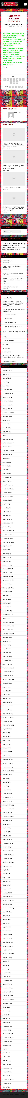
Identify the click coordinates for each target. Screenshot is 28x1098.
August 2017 (6, 774)
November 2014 (7, 900)
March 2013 (6, 976)
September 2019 (7, 679)
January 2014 (6, 938)
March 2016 (6, 839)
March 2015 (6, 885)
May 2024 (5, 466)
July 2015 (5, 870)
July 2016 (5, 824)
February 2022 (7, 568)
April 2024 (5, 469)
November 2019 (7, 671)
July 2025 (5, 420)
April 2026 (5, 386)
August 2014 (6, 912)
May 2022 (5, 557)
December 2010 (7, 1075)
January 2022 (6, 572)
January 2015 (6, 893)
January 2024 (6, 481)
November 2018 (7, 717)
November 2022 (7, 534)
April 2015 (5, 881)
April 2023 (5, 515)
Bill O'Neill (12, 24)
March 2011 (6, 1064)
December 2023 (7, 485)
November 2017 (7, 763)
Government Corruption (9, 315)
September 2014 (7, 908)
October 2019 (6, 675)
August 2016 (6, 820)
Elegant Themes (13, 1094)
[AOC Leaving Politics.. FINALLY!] (14, 178)
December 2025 (7, 401)
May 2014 (5, 923)
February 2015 (7, 889)
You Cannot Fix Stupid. (9, 361)
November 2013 (7, 946)
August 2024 (6, 454)
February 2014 (7, 934)
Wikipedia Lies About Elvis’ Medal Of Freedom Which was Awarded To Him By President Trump (13, 167)
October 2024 (6, 447)
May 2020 (5, 649)
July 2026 (5, 374)
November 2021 (7, 580)
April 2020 (5, 652)
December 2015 (7, 851)
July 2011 (5, 1049)
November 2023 (7, 488)
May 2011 (5, 1056)
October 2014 (6, 904)
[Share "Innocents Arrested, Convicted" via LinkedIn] (20, 79)
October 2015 (6, 858)
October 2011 (6, 1041)
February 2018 (7, 751)
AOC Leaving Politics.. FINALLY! (11, 187)
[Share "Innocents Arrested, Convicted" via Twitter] (7, 79)
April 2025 (5, 431)
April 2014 (5, 927)
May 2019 (5, 694)
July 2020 (5, 641)
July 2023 (5, 504)
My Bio (5, 336)
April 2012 (5, 1018)
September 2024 (7, 450)
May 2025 (5, 428)
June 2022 (5, 553)
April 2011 (5, 1060)
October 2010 (6, 1083)
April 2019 (5, 698)
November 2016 (7, 809)
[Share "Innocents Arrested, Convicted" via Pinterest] (17, 79)
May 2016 (5, 831)
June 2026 (5, 378)
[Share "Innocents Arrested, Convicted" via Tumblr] (14, 79)
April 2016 (5, 835)
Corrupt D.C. (8, 318)
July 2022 (5, 549)
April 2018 (5, 744)
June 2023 (5, 508)
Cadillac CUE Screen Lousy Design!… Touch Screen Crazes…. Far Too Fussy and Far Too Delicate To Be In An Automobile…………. (13, 304)
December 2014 (7, 896)
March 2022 (6, 565)
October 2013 (6, 950)
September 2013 (7, 953)
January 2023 (6, 527)
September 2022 (7, 542)
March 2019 (6, 702)
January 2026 (6, 397)
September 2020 (7, 633)
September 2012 (7, 999)
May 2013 (5, 969)
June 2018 (5, 736)
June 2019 (5, 690)
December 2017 (7, 759)
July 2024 (5, 458)
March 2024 (6, 473)
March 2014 (6, 931)
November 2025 (7, 405)
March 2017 (6, 793)
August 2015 (6, 866)
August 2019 (6, 683)
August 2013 (6, 957)
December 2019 (7, 668)
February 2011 (7, 1068)
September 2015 (7, 862)
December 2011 (7, 1033)
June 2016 (5, 828)
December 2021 (7, 576)
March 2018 (6, 748)
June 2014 (5, 919)
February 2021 (7, 614)
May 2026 (5, 382)
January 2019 (6, 710)
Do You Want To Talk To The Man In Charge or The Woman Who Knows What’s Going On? (13, 208)
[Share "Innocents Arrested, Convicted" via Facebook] (4, 79)
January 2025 (6, 435)
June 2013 (5, 965)
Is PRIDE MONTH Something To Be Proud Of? (14, 332)
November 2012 (7, 992)
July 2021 (5, 595)
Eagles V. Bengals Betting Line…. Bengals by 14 (12, 266)
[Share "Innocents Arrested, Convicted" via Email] (14, 82)
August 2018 (6, 729)
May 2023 (5, 511)
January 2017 (6, 801)
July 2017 (5, 778)
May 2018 (5, 740)
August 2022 (6, 546)
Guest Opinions (9, 340)
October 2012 (6, 995)
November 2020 (7, 626)
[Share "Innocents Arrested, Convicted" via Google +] (10, 79)
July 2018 (5, 732)
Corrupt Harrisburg (10, 322)
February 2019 (7, 706)
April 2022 (5, 561)
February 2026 (7, 393)
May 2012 (5, 1014)
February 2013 (7, 980)
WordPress (14, 1096)
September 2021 (7, 588)
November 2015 (7, 854)
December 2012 (7, 988)
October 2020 (6, 630)
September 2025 (7, 412)
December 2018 (7, 713)
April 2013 (5, 973)
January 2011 (6, 1072)
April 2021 (5, 607)
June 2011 (5, 1053)
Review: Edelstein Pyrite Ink (10, 287)
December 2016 (7, 805)
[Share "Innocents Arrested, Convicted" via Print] (17, 82)
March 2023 (6, 519)
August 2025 (6, 416)
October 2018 (6, 721)
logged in (10, 222)
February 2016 (7, 843)
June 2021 (5, 599)
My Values (5, 344)
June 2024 (5, 462)
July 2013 (5, 961)
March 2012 (6, 1022)
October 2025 (6, 408)
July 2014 (5, 915)
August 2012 (6, 1003)
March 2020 (6, 656)
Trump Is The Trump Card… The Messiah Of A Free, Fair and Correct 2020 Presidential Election (13, 145)
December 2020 (7, 622)
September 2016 (7, 816)
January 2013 (6, 984)
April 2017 (5, 790)
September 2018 (7, 725)
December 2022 (7, 530)
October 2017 (6, 767)
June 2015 (5, 873)
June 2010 (5, 1087)
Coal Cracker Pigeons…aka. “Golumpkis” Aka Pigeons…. (14, 310)
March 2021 (6, 610)
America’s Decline (7, 298)
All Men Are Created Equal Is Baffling (13, 273)
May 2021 (5, 603)
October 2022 (6, 538)
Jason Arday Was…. (8, 260)
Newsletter (9, 26)
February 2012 (7, 1026)
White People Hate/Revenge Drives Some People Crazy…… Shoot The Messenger (14, 356)
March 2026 (6, 389)
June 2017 (5, 782)
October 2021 (6, 584)
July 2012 (5, 1007)
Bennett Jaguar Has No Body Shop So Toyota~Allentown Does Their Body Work (13, 280)
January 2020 (6, 664)
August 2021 (6, 591)
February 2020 (7, 660)
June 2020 (5, 645)
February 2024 (7, 477)
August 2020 (6, 637)
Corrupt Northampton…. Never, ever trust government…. (13, 327)
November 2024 (7, 443)
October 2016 (6, 812)
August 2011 (6, 1045)
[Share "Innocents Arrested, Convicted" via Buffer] (23, 79)
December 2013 (7, 942)
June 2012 (5, 1011)
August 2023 (6, 500)
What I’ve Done (7, 352)
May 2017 (5, 786)
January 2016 (6, 847)
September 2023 (7, 496)
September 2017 (7, 771)
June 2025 (5, 424)
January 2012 (6, 1030)
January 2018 (6, 755)
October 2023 (6, 492)
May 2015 (5, 877)
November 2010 (7, 1079)
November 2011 (7, 1037)
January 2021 (6, 618)
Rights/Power (6, 348)
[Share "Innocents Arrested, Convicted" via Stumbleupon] (10, 82)
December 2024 (7, 439)
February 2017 (7, 797)
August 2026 (6, 370)
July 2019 (5, 687)
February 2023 (7, 523)
